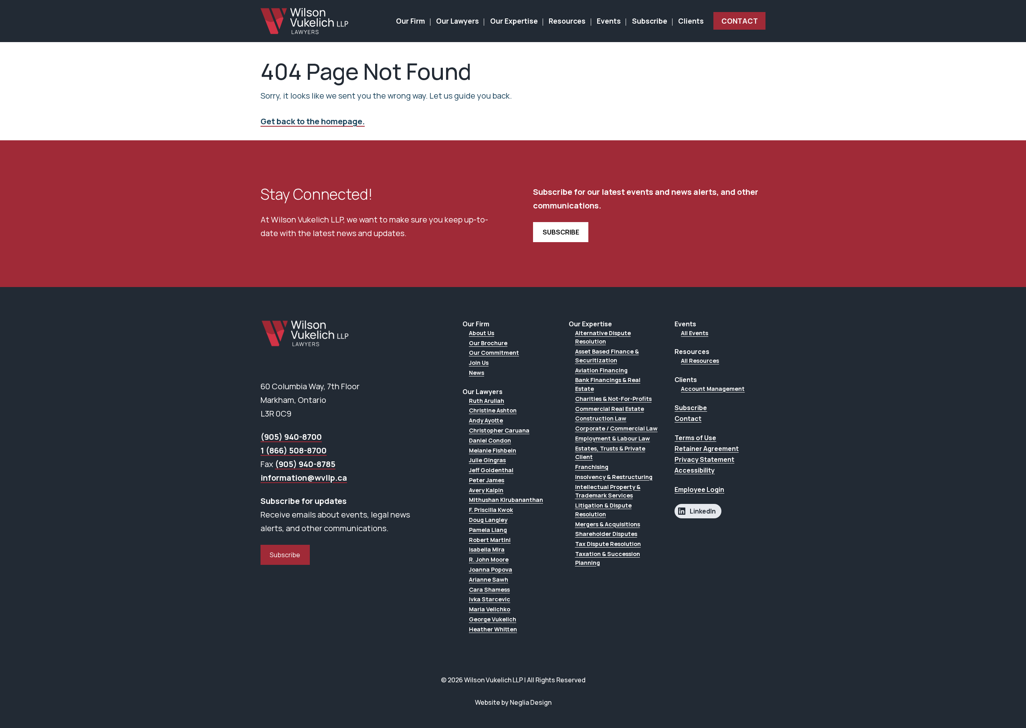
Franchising (591, 467)
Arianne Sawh (488, 579)
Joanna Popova (490, 569)
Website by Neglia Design (513, 702)
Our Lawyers (457, 21)
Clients (691, 21)
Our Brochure (488, 343)
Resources (567, 21)
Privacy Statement (704, 459)
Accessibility (695, 470)
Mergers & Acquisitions (607, 524)
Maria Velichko (489, 609)
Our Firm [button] (410, 21)
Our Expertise (514, 21)
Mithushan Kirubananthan (506, 500)
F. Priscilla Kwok (491, 510)
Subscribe (649, 21)
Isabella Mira (487, 549)
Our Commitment (494, 352)
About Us (481, 333)
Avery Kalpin (486, 490)
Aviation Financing (601, 370)
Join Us (479, 362)
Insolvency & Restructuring (613, 477)
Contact (739, 21)
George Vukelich (492, 619)
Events (609, 21)
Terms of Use (695, 437)
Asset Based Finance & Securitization (607, 356)
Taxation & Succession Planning (607, 558)
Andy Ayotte (486, 420)
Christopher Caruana (499, 430)
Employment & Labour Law (612, 438)
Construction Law (600, 418)
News (476, 372)
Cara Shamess (489, 589)
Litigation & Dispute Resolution (603, 510)
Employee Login (699, 489)
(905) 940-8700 (291, 436)
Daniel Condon (490, 440)
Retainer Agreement (707, 448)
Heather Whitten (493, 629)
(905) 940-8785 (305, 464)
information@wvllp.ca (304, 477)
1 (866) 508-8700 (294, 450)
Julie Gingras (487, 460)
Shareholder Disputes (606, 534)
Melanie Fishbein (492, 450)
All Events (694, 333)
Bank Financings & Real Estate (607, 384)
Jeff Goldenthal (491, 470)
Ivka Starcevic (489, 599)
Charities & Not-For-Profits (613, 398)
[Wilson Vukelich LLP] (305, 21)
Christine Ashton (493, 410)
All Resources (700, 360)
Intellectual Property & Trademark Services (607, 491)
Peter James (486, 480)
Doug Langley (488, 520)
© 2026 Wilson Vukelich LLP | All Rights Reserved (513, 679)
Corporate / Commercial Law (616, 428)
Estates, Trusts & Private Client (610, 453)
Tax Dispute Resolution (608, 544)
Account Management (713, 388)
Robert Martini (490, 540)
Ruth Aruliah (486, 400)
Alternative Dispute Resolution (603, 337)
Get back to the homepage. (313, 121)
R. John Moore (489, 559)
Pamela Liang (488, 530)
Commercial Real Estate (609, 409)
